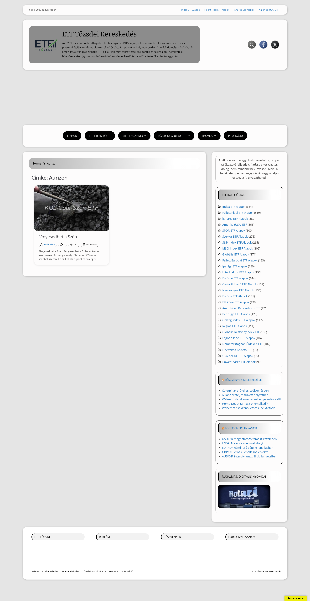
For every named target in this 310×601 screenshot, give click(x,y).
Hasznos (207, 135)
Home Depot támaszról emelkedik (245, 404)
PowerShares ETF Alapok (239, 362)
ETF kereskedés (98, 135)
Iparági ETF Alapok (234, 266)
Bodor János (49, 244)
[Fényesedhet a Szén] (71, 208)
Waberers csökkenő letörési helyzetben (248, 408)
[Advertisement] (155, 97)
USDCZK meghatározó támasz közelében (249, 439)
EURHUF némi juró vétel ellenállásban (247, 448)
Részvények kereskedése (243, 380)
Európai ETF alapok (235, 278)
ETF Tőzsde (42, 537)
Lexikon (72, 135)
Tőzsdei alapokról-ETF (172, 135)
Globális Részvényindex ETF (241, 332)
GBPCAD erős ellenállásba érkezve (245, 452)
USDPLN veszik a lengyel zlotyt (242, 443)
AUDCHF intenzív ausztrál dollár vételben (249, 456)
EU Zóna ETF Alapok (235, 302)
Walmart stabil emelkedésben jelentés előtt (251, 399)
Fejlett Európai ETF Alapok (239, 260)
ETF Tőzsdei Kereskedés (99, 34)
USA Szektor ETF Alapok (238, 272)
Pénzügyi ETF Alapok (236, 314)
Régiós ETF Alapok (234, 326)
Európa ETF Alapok (235, 296)
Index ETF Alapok (190, 9)
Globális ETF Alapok (235, 254)
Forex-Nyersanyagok (241, 428)
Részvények (172, 537)
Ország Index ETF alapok (238, 320)
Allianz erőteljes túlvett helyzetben (245, 395)
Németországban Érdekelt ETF (242, 344)
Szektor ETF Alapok (235, 236)
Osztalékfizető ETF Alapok (239, 284)
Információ (235, 135)
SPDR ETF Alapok (233, 230)
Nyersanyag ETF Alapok (238, 290)
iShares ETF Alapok (244, 9)
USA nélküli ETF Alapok (237, 356)
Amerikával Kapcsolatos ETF (241, 308)
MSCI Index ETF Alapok (237, 248)
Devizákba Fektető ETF (237, 350)
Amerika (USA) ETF (269, 9)
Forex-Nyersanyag (242, 537)
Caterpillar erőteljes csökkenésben (245, 390)
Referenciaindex (133, 135)
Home (37, 163)
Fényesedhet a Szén (57, 237)
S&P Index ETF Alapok (237, 242)
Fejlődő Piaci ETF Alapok (238, 338)
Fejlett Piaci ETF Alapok (216, 9)
